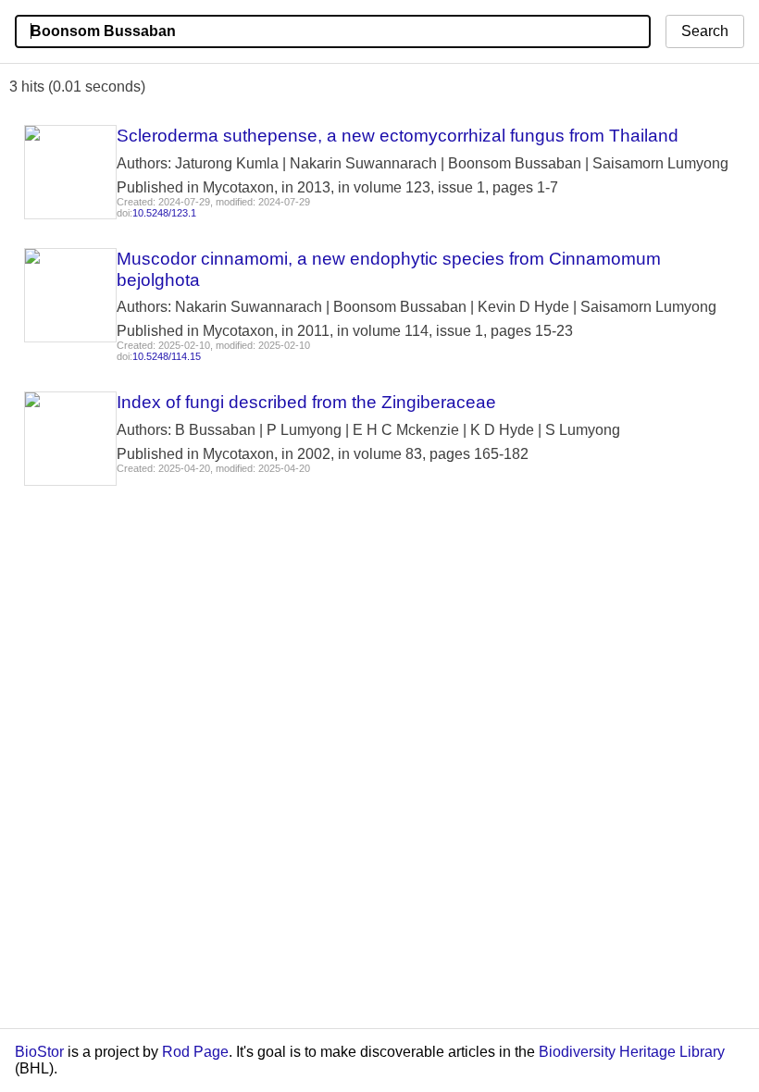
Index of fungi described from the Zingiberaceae (306, 402)
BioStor (39, 1052)
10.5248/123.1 (164, 212)
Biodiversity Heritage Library (632, 1052)
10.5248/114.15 (166, 356)
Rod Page (195, 1052)
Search (704, 31)
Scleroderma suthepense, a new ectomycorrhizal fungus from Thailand (397, 135)
